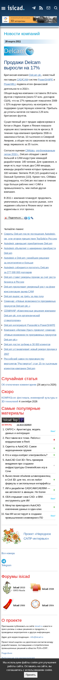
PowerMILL (10, 84)
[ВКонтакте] (25, 217)
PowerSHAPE (45, 79)
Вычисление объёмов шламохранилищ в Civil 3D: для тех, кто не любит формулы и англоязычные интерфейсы (27, 480)
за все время (24, 424)
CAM (25, 79)
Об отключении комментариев (19, 384)
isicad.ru (39, 626)
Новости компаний (22, 33)
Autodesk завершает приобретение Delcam (28, 243)
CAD (19, 79)
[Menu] (3, 8)
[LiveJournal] (32, 217)
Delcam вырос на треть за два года (24, 296)
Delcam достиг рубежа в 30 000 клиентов (27, 344)
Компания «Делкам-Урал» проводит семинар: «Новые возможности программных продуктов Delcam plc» (30, 335)
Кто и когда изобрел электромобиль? (26, 455)
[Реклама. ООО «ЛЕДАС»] (29, 19)
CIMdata (29, 150)
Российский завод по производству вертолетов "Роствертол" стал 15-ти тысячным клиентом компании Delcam (30, 363)
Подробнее (7, 653)
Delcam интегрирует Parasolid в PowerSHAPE (29, 325)
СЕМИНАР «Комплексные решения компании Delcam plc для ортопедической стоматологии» (30, 315)
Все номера (8, 553)
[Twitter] (29, 217)
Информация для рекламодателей (18, 658)
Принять (31, 674)
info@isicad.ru (36, 637)
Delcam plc (35, 75)
